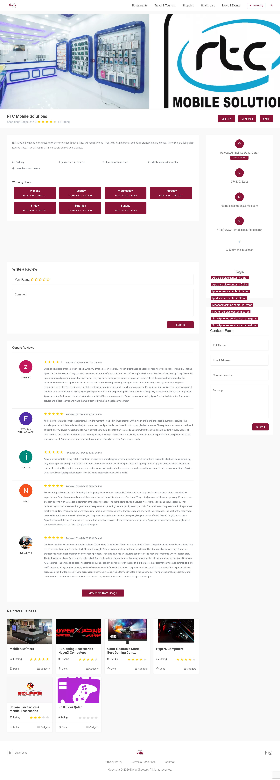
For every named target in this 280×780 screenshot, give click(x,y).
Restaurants (139, 5)
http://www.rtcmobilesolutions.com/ (239, 229)
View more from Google (102, 593)
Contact (170, 762)
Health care (208, 5)
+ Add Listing (256, 5)
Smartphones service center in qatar (234, 318)
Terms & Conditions (144, 762)
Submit (180, 324)
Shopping (188, 5)
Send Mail (247, 118)
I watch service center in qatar (230, 311)
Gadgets (45, 668)
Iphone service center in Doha (230, 291)
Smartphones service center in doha (234, 325)
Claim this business (241, 249)
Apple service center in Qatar (230, 277)
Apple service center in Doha (229, 284)
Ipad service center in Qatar (229, 298)
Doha (16, 668)
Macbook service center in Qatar (232, 305)
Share (266, 118)
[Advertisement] (103, 239)
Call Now (227, 118)
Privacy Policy (113, 762)
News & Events (231, 5)
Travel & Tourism (164, 5)
